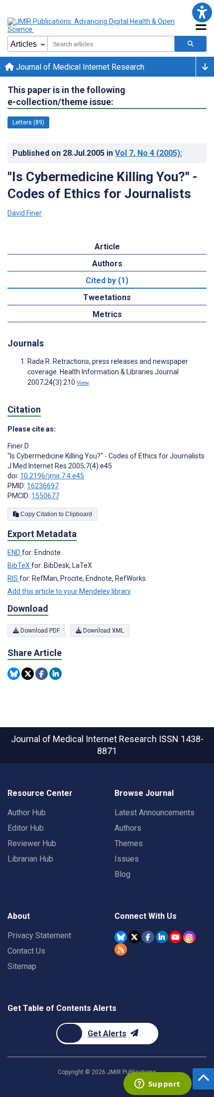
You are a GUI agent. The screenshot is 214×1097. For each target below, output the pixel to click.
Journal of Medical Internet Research (79, 67)
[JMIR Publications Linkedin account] (162, 937)
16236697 (43, 486)
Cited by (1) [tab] (107, 280)
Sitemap (21, 966)
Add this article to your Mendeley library (69, 591)
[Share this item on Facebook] (41, 673)
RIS (13, 578)
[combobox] (111, 44)
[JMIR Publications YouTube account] (175, 937)
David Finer (24, 213)
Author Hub (26, 812)
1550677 (45, 496)
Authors (127, 828)
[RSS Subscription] (120, 949)
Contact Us (26, 951)
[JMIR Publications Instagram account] (189, 937)
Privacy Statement (39, 935)
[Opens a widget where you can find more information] (157, 1084)
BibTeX (19, 565)
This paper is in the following (66, 96)
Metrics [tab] (107, 314)
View (83, 382)
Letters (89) (28, 122)
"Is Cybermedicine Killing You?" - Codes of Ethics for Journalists (102, 185)
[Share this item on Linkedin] (55, 673)
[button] (202, 12)
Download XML (103, 630)
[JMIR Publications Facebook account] (148, 937)
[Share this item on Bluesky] (13, 673)
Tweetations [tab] (107, 297)
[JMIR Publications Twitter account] (134, 937)
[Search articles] (191, 44)
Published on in (97, 153)
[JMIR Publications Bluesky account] (120, 937)
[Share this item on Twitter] (27, 673)
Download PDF (39, 630)
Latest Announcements (154, 812)
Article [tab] (107, 246)
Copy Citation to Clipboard (55, 514)
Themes (128, 843)
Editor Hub (25, 828)
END (14, 552)
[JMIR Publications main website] (92, 25)
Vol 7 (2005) (148, 153)
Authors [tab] (107, 263)
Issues (126, 859)
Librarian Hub (30, 859)
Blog (122, 874)
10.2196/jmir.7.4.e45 (52, 476)
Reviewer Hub (31, 843)
